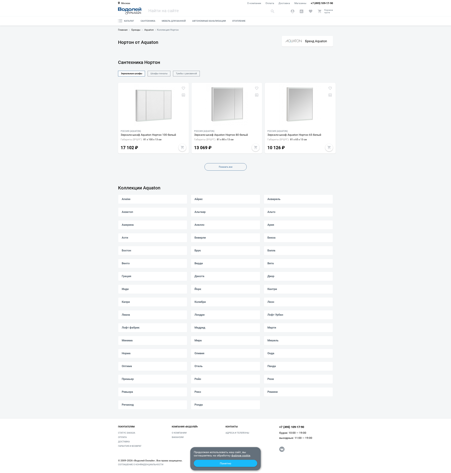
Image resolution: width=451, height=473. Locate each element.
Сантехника (148, 21)
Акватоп (127, 212)
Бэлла (271, 250)
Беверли (200, 237)
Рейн (197, 379)
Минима (127, 340)
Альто (271, 212)
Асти (125, 237)
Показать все (225, 167)
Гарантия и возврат (129, 446)
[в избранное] (183, 88)
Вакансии (178, 437)
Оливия (199, 353)
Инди (125, 289)
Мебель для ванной (174, 21)
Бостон (126, 250)
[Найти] (272, 11)
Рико (197, 391)
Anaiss (126, 199)
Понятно (225, 463)
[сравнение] (183, 95)
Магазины (300, 3)
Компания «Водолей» (185, 426)
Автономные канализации (209, 21)
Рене (270, 379)
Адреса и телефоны (237, 432)
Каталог (129, 21)
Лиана (126, 314)
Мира (198, 340)
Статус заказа (126, 432)
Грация (126, 276)
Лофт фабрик (131, 327)
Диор (270, 276)
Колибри (200, 301)
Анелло (199, 224)
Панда (271, 366)
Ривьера (127, 391)
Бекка (271, 237)
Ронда (198, 404)
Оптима (127, 366)
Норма (126, 353)
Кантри (272, 289)
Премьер (128, 379)
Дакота (199, 276)
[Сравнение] (301, 11)
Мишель (273, 340)
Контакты (232, 426)
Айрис (198, 199)
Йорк (197, 289)
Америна (128, 224)
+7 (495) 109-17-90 (322, 3)
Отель (198, 366)
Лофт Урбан (275, 314)
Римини (272, 391)
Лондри (199, 314)
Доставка (284, 3)
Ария (270, 224)
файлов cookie (240, 455)
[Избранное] (310, 11)
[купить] (182, 147)
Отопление (238, 21)
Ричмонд (128, 404)
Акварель (273, 199)
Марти (271, 327)
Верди (198, 263)
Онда (270, 353)
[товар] (153, 105)
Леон (270, 301)
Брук (197, 250)
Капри (126, 301)
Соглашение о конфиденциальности (140, 464)
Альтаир (200, 212)
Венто (126, 263)
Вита (270, 263)
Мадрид (199, 327)
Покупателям (126, 426)
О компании (254, 3)
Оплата (269, 3)
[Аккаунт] (292, 11)
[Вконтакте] (282, 449)
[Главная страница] (129, 10)
